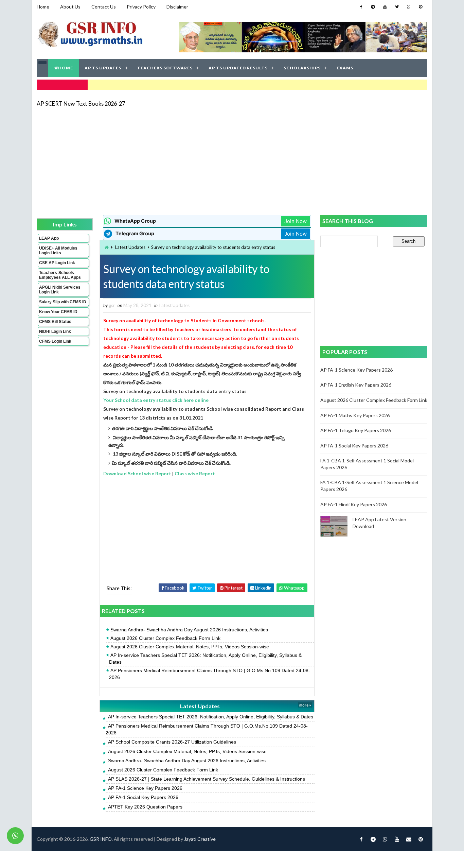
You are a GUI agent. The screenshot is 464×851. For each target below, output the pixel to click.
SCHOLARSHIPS (302, 67)
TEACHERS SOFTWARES (165, 67)
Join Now (295, 221)
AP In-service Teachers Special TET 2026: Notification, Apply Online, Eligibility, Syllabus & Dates (205, 658)
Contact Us (103, 7)
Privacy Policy (141, 7)
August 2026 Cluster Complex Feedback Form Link (165, 638)
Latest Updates (130, 247)
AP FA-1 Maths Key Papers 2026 (355, 415)
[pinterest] (420, 7)
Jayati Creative (200, 839)
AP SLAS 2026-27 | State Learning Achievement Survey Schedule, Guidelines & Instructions (206, 779)
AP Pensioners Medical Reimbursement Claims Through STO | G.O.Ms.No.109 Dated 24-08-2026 (209, 674)
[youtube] (385, 7)
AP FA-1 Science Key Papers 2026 (145, 788)
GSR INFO (101, 839)
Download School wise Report (137, 473)
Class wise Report (195, 473)
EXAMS (345, 67)
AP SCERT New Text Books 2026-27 (81, 103)
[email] (409, 839)
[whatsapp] (409, 7)
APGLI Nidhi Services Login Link (60, 289)
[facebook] (361, 7)
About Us (70, 7)
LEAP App (49, 238)
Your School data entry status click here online (156, 400)
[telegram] (373, 7)
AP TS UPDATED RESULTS (238, 67)
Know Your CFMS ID (58, 311)
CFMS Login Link (55, 341)
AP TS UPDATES (103, 67)
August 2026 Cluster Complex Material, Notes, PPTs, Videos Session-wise (189, 646)
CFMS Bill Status (55, 321)
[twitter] (397, 7)
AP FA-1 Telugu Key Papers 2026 (355, 430)
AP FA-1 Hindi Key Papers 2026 (353, 504)
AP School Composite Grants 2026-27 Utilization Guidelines (172, 742)
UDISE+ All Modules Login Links (58, 250)
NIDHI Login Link (55, 331)
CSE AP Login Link (57, 262)
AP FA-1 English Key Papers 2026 (355, 385)
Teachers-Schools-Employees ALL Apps (60, 275)
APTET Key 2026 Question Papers (145, 807)
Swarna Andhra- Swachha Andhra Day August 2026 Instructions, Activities (189, 629)
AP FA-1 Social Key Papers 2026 (143, 797)
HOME (65, 67)
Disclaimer (177, 7)
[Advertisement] (232, 160)
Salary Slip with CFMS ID (62, 302)
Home (43, 7)
